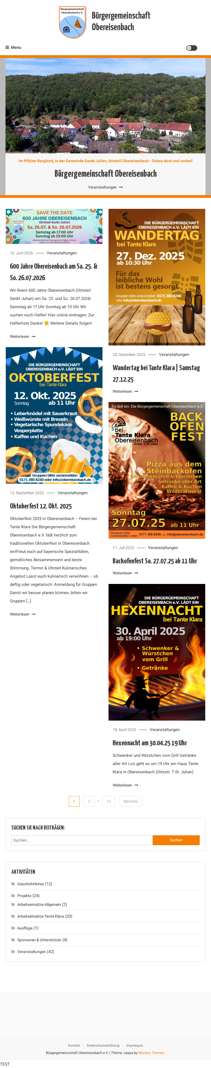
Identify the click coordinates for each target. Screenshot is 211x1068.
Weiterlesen (20, 336)
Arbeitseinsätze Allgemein (39, 904)
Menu (16, 47)
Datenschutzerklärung (103, 1045)
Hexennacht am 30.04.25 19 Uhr (150, 743)
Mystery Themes (151, 1053)
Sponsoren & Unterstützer (39, 940)
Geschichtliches (30, 884)
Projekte (24, 895)
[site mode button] (191, 48)
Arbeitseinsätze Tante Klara (40, 916)
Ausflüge (24, 928)
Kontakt (74, 1045)
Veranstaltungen (103, 187)
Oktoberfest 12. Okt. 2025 (41, 506)
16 (109, 801)
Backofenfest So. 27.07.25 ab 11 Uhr (155, 561)
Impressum (134, 1045)
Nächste (131, 801)
